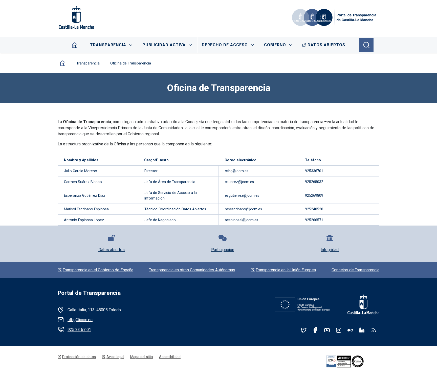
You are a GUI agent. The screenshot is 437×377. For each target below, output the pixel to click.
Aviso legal (115, 357)
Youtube (327, 330)
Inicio (63, 63)
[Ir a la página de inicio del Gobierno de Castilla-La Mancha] (76, 17)
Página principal (74, 45)
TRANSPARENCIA (108, 44)
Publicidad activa (164, 44)
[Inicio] (334, 17)
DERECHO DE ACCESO (225, 44)
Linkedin (362, 330)
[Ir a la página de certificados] (352, 361)
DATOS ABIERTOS (326, 44)
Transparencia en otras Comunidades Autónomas (192, 270)
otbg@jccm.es (80, 319)
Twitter (304, 330)
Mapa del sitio (141, 357)
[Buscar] (366, 45)
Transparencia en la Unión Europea (286, 270)
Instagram (338, 330)
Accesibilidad (170, 357)
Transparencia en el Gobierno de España (98, 270)
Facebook (315, 330)
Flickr (350, 330)
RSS (373, 330)
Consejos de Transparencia (355, 270)
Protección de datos (79, 357)
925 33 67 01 (79, 329)
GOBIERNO (275, 44)
